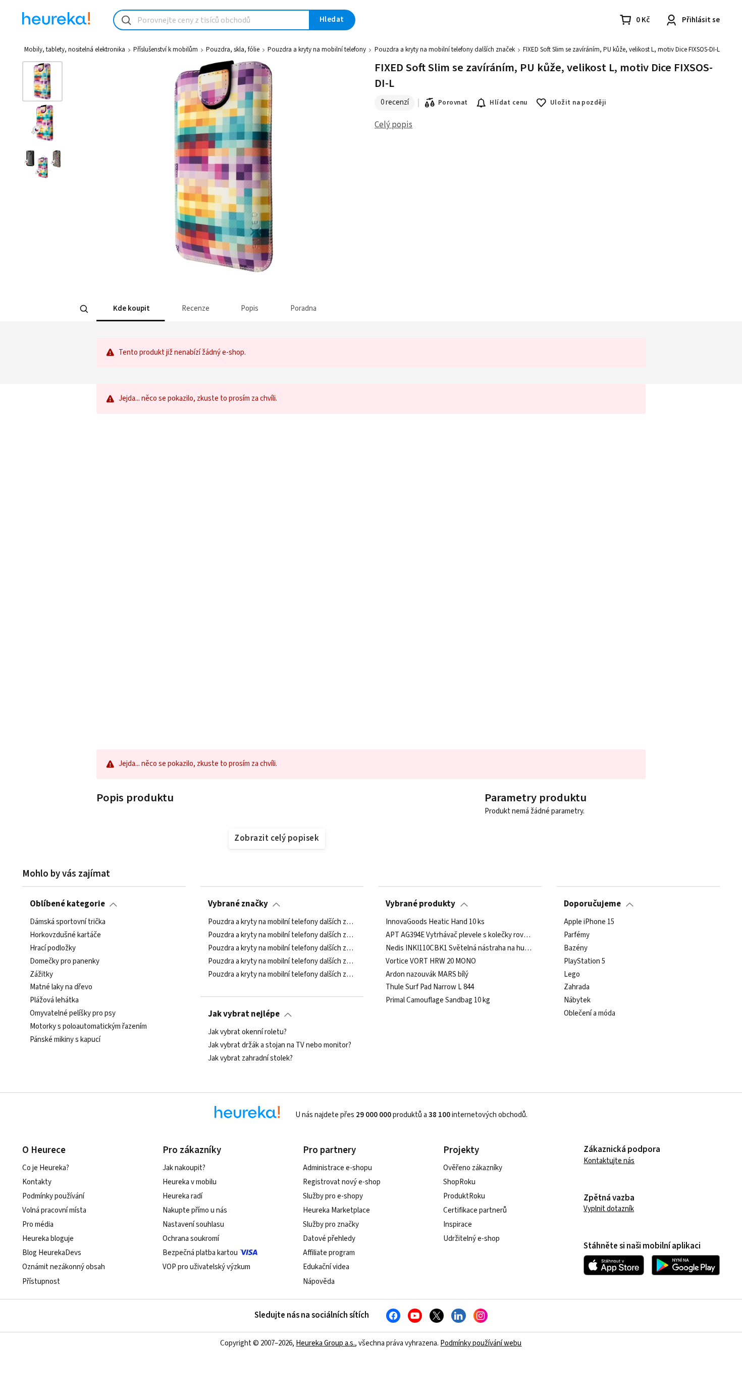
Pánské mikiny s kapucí (65, 1040)
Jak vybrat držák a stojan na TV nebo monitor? (279, 1045)
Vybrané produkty (420, 904)
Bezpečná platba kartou (200, 1252)
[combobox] (211, 20)
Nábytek (577, 1000)
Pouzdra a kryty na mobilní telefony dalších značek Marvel (282, 922)
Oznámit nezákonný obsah (63, 1267)
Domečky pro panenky (64, 961)
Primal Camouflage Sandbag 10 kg (438, 1000)
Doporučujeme (592, 904)
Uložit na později (578, 102)
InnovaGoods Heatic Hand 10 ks (435, 922)
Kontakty (36, 1182)
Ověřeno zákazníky (472, 1168)
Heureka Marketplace (336, 1210)
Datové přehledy (329, 1238)
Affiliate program (329, 1252)
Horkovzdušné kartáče (65, 935)
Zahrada (577, 987)
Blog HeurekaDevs (51, 1252)
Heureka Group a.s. (325, 1343)
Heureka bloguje (48, 1238)
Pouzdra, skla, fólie (232, 49)
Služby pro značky (331, 1224)
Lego (572, 974)
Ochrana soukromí (191, 1238)
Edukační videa (326, 1267)
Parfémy (577, 935)
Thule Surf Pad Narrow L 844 (430, 987)
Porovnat (453, 102)
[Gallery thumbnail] (42, 81)
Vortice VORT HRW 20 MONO (431, 961)
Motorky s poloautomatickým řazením (88, 1027)
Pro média (38, 1224)
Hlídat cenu (508, 102)
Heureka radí (182, 1196)
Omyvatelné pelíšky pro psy (73, 1013)
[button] (130, 309)
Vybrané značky (238, 904)
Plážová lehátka (54, 1000)
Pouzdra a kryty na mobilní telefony (317, 49)
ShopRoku (459, 1182)
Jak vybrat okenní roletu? (247, 1032)
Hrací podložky (53, 948)
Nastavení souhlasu (193, 1224)
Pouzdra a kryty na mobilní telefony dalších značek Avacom (282, 974)
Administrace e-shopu (337, 1168)
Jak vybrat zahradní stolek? (250, 1058)
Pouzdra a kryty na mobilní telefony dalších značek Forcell (282, 948)
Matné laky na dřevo (61, 987)
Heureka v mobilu (190, 1182)
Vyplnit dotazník (609, 1209)
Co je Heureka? (45, 1168)
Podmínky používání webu (480, 1343)
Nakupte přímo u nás (195, 1210)
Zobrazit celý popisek (276, 838)
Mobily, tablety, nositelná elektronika (74, 49)
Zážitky (41, 974)
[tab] (130, 309)
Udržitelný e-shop (471, 1238)
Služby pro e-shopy (333, 1196)
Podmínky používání (53, 1196)
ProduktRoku (464, 1196)
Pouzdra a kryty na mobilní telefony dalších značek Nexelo (282, 961)
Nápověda (319, 1281)
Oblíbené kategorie (67, 904)
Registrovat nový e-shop (342, 1182)
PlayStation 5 (584, 961)
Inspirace (457, 1224)
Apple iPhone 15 (589, 922)
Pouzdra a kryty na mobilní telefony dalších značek (445, 49)
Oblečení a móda (589, 1013)
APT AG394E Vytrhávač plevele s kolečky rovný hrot (460, 935)
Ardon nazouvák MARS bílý (427, 974)
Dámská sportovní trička (67, 922)
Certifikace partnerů (475, 1210)
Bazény (576, 948)
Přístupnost (41, 1281)
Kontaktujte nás (609, 1161)
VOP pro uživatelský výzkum (206, 1267)
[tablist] (296, 309)
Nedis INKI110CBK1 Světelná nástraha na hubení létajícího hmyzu (460, 948)
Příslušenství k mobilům (165, 49)
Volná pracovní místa (54, 1210)
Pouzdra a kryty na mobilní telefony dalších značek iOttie (282, 935)
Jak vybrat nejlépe (244, 1014)
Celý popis (393, 125)
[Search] (84, 309)
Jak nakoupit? (184, 1168)
